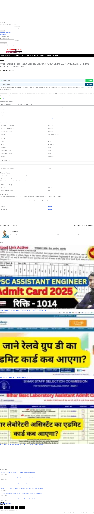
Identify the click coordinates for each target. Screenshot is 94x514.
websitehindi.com (51, 118)
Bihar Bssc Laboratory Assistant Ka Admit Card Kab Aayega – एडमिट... (22, 444)
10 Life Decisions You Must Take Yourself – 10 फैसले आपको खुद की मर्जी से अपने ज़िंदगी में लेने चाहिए (18, 498)
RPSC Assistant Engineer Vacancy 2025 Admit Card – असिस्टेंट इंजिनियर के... (23, 310)
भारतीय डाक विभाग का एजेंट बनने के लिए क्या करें (8, 225)
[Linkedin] (15, 236)
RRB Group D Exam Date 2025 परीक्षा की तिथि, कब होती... (17, 377)
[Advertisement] (47, 457)
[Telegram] (8, 507)
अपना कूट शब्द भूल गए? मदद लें (5, 32)
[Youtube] (21, 236)
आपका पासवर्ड (16, 29)
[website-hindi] (14, 50)
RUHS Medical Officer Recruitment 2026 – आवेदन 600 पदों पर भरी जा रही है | (14, 483)
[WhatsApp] (9, 75)
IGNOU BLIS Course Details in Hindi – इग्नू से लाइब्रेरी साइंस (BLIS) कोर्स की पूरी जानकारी (17, 477)
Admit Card (4, 58)
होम (0, 58)
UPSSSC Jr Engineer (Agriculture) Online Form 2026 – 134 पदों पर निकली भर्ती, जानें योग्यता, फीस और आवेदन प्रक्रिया (21, 493)
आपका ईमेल (16, 40)
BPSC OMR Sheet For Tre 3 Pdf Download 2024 (84, 225)
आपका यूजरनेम (17, 26)
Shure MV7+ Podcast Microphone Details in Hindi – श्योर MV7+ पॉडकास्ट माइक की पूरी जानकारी (18, 472)
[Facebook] (12, 75)
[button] (92, 55)
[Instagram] (12, 236)
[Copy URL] (18, 75)
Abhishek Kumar (6, 70)
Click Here (50, 206)
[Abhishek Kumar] (1, 70)
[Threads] (23, 507)
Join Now (90, 80)
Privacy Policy (3, 34)
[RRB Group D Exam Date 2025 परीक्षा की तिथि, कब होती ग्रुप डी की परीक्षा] (47, 344)
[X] (15, 75)
